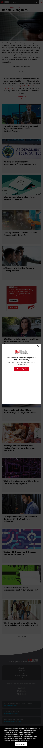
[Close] (40, 729)
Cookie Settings (20, 744)
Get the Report (21, 369)
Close (37, 345)
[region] (21, 737)
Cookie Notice (25, 740)
